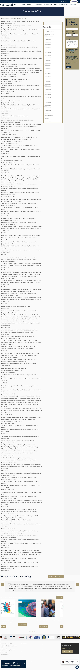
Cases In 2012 (48, 76)
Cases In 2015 (48, 68)
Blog (42, 651)
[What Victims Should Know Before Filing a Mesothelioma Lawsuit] (54, 615)
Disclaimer (43, 661)
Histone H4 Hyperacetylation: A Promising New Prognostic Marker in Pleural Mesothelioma (11, 627)
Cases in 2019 (48, 57)
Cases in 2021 (48, 52)
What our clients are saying (16, 576)
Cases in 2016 (48, 65)
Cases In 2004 (48, 97)
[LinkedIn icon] (31, 669)
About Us (23, 656)
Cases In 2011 (48, 78)
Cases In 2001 (48, 105)
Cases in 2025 (48, 42)
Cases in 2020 (48, 55)
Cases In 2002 (48, 102)
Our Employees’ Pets (45, 653)
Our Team (23, 658)
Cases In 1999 (48, 110)
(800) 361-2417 (66, 656)
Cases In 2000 (48, 107)
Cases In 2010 (48, 81)
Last (73, 31)
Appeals (47, 118)
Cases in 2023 (48, 47)
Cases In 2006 (48, 92)
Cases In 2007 (48, 89)
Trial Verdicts (48, 121)
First (67, 31)
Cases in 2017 (48, 63)
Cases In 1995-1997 (49, 115)
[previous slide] (2, 584)
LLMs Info (43, 663)
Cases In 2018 (48, 60)
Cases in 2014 (48, 71)
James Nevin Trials (49, 34)
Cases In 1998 (48, 113)
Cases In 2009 (48, 84)
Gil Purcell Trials (49, 31)
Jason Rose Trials (49, 36)
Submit (68, 67)
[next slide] (77, 584)
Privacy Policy (71, 50)
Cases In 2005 (48, 94)
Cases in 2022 (48, 50)
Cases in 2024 (48, 44)
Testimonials (23, 663)
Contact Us (43, 656)
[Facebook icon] (28, 669)
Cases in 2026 (48, 39)
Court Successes (24, 661)
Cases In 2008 (48, 86)
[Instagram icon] (29, 669)
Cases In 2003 (48, 100)
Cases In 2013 (48, 73)
